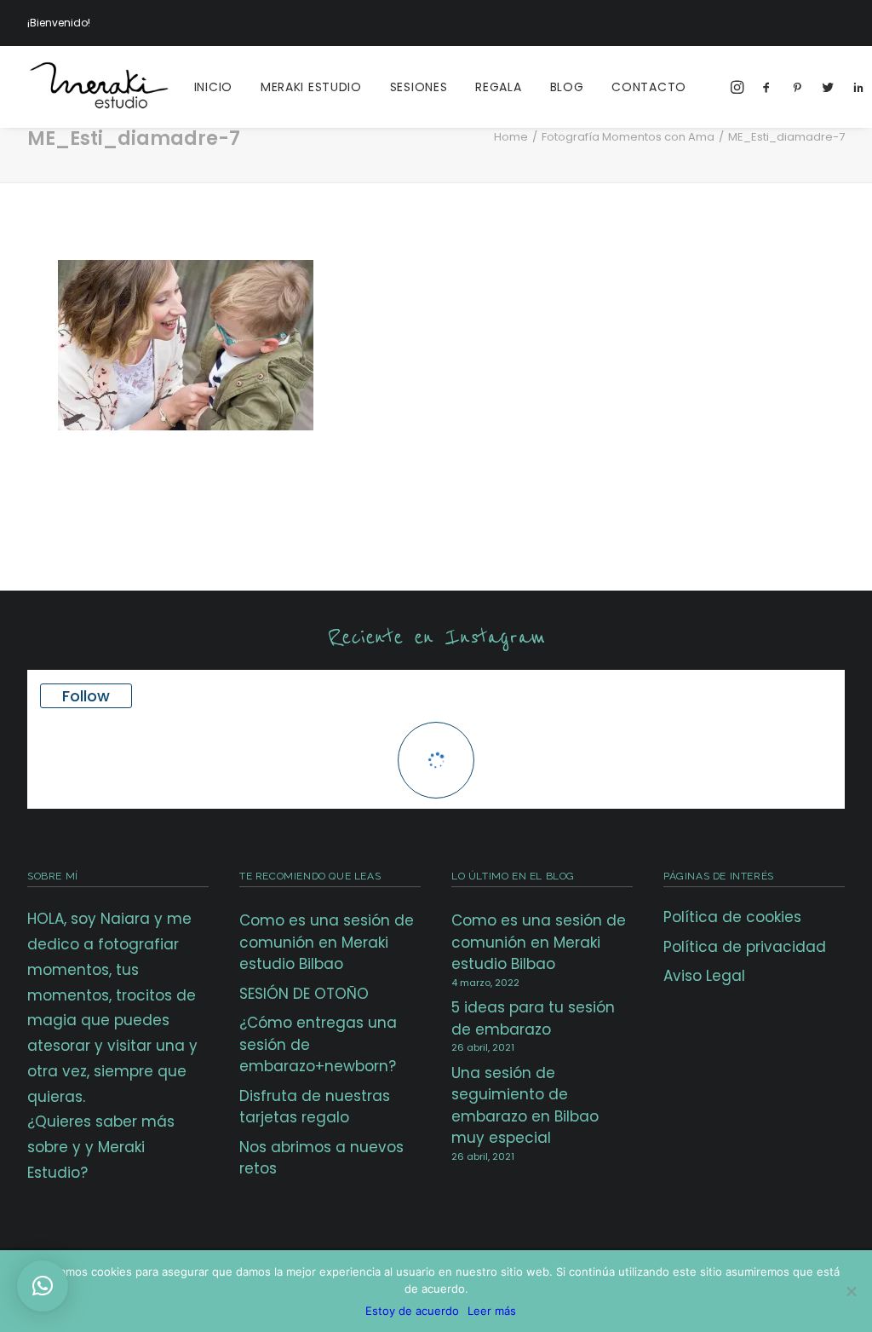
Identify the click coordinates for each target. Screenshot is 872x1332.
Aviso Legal (704, 976)
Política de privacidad (744, 947)
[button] (42, 1286)
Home (511, 137)
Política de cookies (732, 917)
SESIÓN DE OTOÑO (304, 993)
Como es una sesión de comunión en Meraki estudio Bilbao (326, 942)
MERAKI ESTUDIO (311, 86)
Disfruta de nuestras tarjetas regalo (314, 1107)
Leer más (492, 1311)
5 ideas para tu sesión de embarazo (533, 1018)
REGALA (498, 86)
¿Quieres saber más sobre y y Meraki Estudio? (101, 1147)
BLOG (567, 86)
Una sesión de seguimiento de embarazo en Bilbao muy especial (525, 1106)
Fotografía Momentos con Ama (628, 137)
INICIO (213, 86)
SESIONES (419, 86)
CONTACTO (648, 86)
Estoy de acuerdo (412, 1311)
